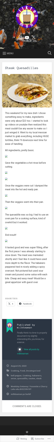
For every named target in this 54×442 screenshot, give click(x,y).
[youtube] (27, 37)
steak (39, 378)
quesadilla (22, 378)
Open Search (48, 53)
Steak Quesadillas (21, 68)
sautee (31, 378)
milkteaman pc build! (21, 394)
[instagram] (20, 37)
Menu (10, 53)
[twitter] (33, 37)
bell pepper (16, 375)
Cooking (15, 370)
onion (13, 378)
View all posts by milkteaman (28, 351)
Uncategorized (33, 370)
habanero (36, 375)
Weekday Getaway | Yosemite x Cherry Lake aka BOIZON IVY (29, 387)
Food (22, 370)
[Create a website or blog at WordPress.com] (27, 432)
